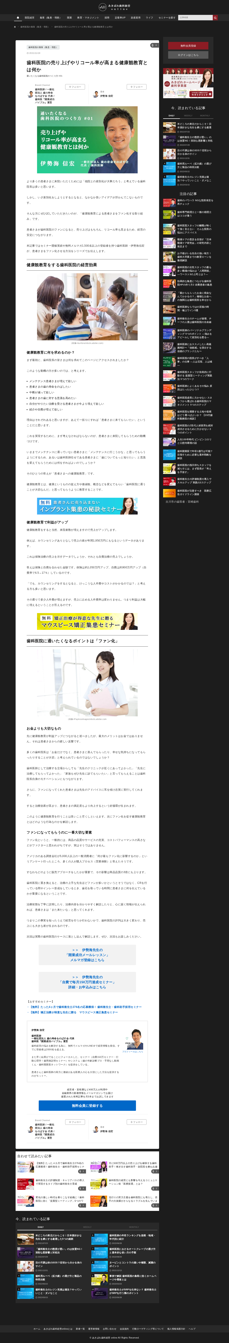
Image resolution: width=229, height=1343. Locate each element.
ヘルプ (192, 1329)
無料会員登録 (188, 45)
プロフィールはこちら (132, 1051)
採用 (107, 17)
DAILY (41, 1227)
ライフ (149, 17)
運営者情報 (94, 1329)
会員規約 (124, 1329)
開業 (69, 17)
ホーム (37, 1329)
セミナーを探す (167, 17)
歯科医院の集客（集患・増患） (43, 47)
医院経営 (30, 17)
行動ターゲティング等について (148, 1329)
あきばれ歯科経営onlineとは (58, 1329)
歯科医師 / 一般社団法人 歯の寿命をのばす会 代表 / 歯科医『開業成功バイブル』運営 (44, 96)
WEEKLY (87, 1227)
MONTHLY (134, 1227)
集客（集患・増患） (51, 17)
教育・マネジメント (88, 17)
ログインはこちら (188, 54)
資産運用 (135, 17)
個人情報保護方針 (176, 1329)
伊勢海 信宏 (106, 96)
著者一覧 (80, 1329)
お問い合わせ (110, 1329)
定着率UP (120, 17)
